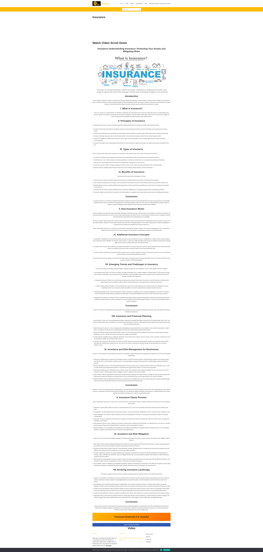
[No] (261, 550)
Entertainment (139, 3)
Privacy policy (167, 549)
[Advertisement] (131, 30)
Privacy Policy (149, 534)
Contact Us (148, 539)
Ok (161, 549)
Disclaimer (109, 545)
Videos (132, 3)
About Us (148, 536)
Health (126, 3)
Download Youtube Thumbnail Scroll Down (159, 3)
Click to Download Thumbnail (131, 524)
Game (145, 3)
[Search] (139, 9)
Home (121, 3)
